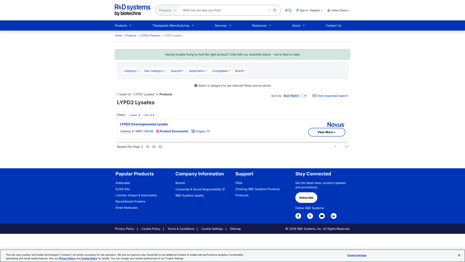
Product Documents (173, 131)
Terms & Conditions (180, 229)
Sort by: (276, 96)
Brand (239, 71)
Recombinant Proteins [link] (130, 201)
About (296, 25)
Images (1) (202, 131)
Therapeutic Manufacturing (171, 25)
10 (147, 146)
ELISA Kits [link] (123, 189)
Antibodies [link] (123, 183)
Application (197, 71)
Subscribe (306, 197)
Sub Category (153, 71)
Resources (259, 25)
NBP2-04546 (144, 131)
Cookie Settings (212, 229)
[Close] (459, 255)
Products (121, 25)
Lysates (133, 115)
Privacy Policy (124, 229)
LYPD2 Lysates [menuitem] (173, 35)
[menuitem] (118, 35)
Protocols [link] (241, 195)
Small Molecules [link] (127, 207)
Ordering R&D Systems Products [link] (257, 189)
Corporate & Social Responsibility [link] (198, 189)
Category (130, 71)
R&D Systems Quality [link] (189, 195)
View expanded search (332, 96)
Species (176, 71)
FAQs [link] (238, 183)
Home (118, 35)
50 (160, 146)
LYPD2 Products (150, 35)
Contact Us (333, 25)
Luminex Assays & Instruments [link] (136, 195)
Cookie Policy (150, 229)
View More (325, 132)
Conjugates (220, 71)
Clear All (148, 115)
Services (221, 25)
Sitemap (235, 229)
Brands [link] (180, 183)
